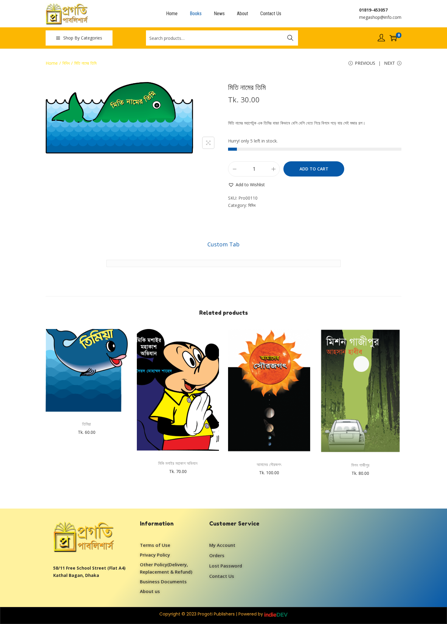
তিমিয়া (86, 424)
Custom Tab (223, 244)
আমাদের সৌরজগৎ (269, 464)
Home (52, 63)
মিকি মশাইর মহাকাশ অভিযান (177, 463)
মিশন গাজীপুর (360, 465)
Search (290, 38)
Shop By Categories (82, 38)
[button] (246, 184)
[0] (393, 38)
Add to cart (314, 169)
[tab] (223, 244)
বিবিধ (66, 63)
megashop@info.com (380, 17)
